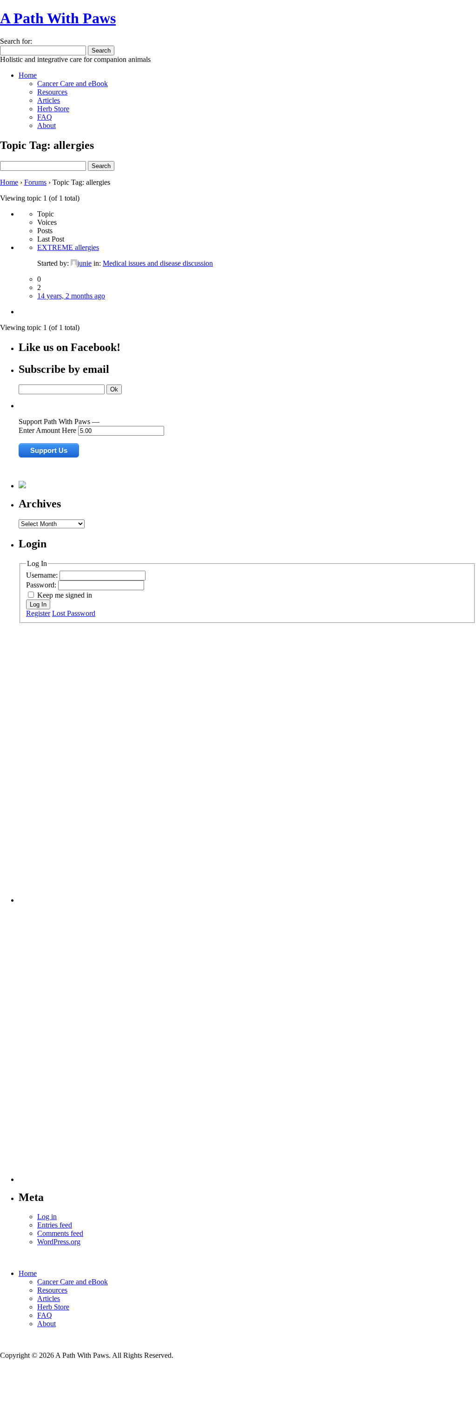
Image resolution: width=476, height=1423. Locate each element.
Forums (35, 182)
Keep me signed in (64, 595)
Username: (43, 575)
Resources (52, 92)
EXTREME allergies (68, 247)
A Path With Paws (58, 18)
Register (38, 613)
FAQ (44, 117)
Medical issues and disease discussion (158, 263)
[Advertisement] (56, 763)
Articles (48, 100)
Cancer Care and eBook (72, 84)
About (46, 125)
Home (28, 75)
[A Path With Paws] (22, 486)
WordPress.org (58, 1242)
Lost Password (73, 613)
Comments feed (60, 1233)
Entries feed (54, 1225)
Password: (42, 585)
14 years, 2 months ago (71, 296)
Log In (38, 604)
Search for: (16, 41)
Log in (47, 1217)
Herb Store (53, 109)
